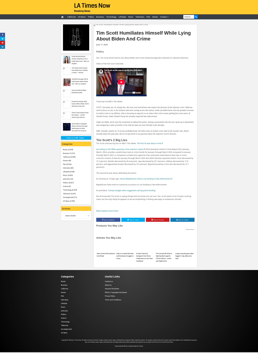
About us (108, 285)
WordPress (125, 346)
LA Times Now (92, 6)
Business (100, 17)
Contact (163, 17)
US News (82, 17)
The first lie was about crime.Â (150, 143)
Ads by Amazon (190, 229)
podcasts (66, 179)
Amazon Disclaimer (112, 289)
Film (148, 17)
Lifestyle (122, 17)
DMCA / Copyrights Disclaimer (116, 292)
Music (130, 17)
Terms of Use (159, 342)
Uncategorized (68, 197)
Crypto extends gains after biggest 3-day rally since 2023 (184, 256)
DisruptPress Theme (137, 346)
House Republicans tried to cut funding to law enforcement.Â (146, 179)
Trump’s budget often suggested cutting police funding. (132, 190)
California (71, 17)
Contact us (109, 281)
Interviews (66, 168)
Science (65, 186)
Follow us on (75, 138)
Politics (91, 17)
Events (65, 160)
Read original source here (107, 211)
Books (155, 17)
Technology (111, 17)
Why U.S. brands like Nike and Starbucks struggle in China (125, 256)
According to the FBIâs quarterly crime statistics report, (120, 149)
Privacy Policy (110, 296)
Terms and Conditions (113, 300)
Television (139, 17)
